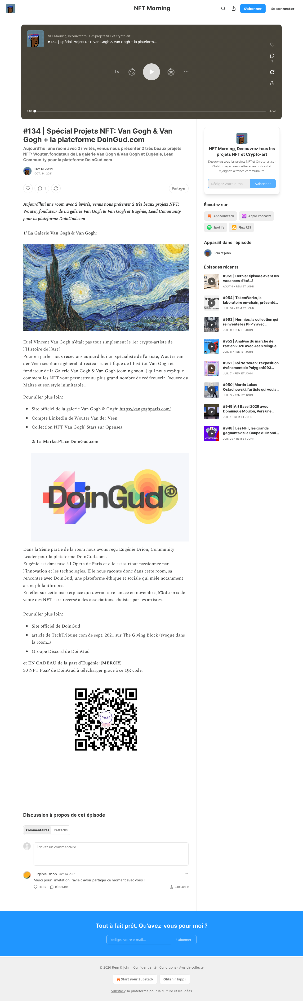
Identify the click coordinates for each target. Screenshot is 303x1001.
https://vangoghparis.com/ (145, 409)
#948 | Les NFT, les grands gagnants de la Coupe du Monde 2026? (250, 430)
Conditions (167, 967)
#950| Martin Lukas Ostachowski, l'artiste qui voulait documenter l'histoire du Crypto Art (251, 387)
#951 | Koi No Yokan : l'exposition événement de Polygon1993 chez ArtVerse (251, 365)
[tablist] (46, 830)
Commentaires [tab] (37, 830)
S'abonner (253, 8)
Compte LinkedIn (49, 418)
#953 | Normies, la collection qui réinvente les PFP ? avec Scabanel (250, 322)
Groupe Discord (48, 651)
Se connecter (282, 8)
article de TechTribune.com (59, 635)
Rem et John (44, 168)
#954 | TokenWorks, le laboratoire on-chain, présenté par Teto (249, 300)
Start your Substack (137, 979)
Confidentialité (144, 967)
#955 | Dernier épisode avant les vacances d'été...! (251, 278)
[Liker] (28, 188)
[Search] (223, 8)
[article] (242, 281)
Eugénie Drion (45, 873)
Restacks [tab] (60, 830)
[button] (117, 72)
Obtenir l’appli (174, 979)
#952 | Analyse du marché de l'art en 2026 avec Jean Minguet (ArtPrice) (250, 343)
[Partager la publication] (233, 8)
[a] (211, 281)
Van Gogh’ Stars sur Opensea (93, 427)
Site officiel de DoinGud (56, 626)
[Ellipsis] (186, 873)
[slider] (150, 111)
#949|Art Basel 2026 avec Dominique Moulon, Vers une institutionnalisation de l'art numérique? (247, 409)
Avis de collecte (191, 967)
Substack (118, 991)
